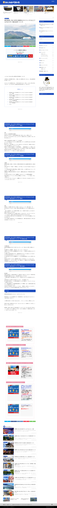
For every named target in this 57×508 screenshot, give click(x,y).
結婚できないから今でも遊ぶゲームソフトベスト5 (46, 28)
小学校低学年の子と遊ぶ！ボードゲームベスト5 (46, 31)
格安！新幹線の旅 (25, 329)
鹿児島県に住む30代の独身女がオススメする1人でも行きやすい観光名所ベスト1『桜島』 (20, 93)
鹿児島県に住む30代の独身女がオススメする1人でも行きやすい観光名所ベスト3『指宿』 (20, 98)
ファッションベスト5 (46, 58)
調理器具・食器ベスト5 (46, 71)
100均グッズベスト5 (46, 45)
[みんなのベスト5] (11, 3)
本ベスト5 (46, 62)
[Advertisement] (20, 68)
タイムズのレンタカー (26, 404)
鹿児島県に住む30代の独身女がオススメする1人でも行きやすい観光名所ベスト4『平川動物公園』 (20, 100)
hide (21, 89)
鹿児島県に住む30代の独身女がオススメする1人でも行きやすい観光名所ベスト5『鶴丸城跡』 (20, 102)
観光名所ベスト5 (7, 18)
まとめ (10, 104)
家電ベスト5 (46, 60)
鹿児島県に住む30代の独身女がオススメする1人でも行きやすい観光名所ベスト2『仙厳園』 (20, 95)
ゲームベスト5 (46, 52)
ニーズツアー (24, 366)
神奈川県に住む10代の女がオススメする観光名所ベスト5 (46, 25)
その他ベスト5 (46, 47)
